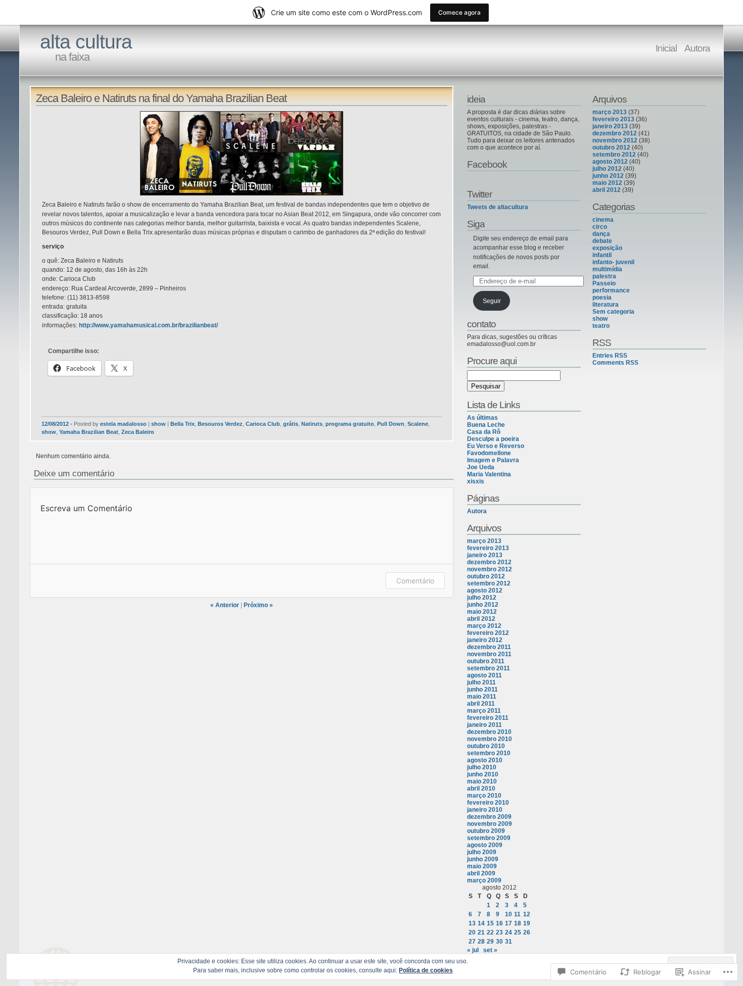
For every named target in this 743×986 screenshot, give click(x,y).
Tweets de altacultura (497, 207)
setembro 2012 (488, 583)
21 (481, 932)
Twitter (479, 194)
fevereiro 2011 (487, 717)
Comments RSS (615, 362)
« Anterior (224, 605)
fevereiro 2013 (488, 548)
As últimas (482, 417)
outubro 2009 (486, 830)
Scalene (417, 424)
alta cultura (86, 42)
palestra (604, 276)
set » (490, 950)
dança (601, 233)
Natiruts (311, 424)
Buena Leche (486, 424)
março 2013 (484, 541)
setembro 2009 (488, 838)
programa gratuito (350, 424)
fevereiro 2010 (488, 802)
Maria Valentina (489, 474)
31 (508, 941)
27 (472, 941)
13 (472, 923)
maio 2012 (482, 611)
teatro (601, 325)
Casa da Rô (483, 431)
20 (472, 932)
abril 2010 (481, 788)
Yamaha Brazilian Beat (88, 432)
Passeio (604, 283)
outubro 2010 (486, 746)
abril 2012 (481, 618)
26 (526, 932)
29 (490, 941)
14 (481, 923)
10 (508, 914)
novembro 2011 (489, 654)
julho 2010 (481, 767)
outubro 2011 (485, 661)
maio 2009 (482, 866)
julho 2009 (481, 852)
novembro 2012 (489, 569)
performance (611, 290)
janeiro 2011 (484, 724)
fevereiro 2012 (488, 632)
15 (490, 923)
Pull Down (390, 424)
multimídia (607, 269)
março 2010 (484, 795)
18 (517, 923)
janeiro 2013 (484, 555)
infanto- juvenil (613, 262)
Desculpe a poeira (493, 438)
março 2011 (484, 710)
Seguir (492, 301)
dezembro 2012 (489, 562)
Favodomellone (489, 453)
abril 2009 (481, 873)
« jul (473, 950)
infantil (602, 255)
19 (526, 923)
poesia (602, 297)
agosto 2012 (484, 590)
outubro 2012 (486, 576)
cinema (603, 219)
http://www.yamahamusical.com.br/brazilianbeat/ (148, 325)
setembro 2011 (488, 668)
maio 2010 (482, 781)
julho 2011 (481, 682)
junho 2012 (482, 604)
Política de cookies (426, 970)
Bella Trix (182, 424)
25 (517, 932)
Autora (697, 48)
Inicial (666, 48)
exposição (607, 248)
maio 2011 (481, 696)
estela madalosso (123, 424)
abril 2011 (481, 703)
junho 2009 (482, 859)
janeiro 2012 (484, 640)
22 (490, 932)
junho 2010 (482, 774)
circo (599, 226)
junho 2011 (482, 689)
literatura (605, 304)
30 (499, 941)
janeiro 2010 (484, 809)
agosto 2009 (484, 845)
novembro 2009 (489, 823)
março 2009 (484, 880)
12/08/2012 (55, 424)
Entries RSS (609, 355)
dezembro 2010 (489, 731)
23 (499, 932)
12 (526, 914)
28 (481, 941)
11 (517, 914)
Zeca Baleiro (137, 432)
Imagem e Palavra (493, 460)
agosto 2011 (484, 675)
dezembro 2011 (489, 647)
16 (499, 923)
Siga (476, 223)
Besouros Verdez (220, 424)
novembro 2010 (489, 739)
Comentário (415, 580)
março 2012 (484, 625)
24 (508, 932)
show (158, 424)
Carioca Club (263, 424)
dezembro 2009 (489, 816)
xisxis (475, 481)
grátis (290, 424)
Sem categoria (613, 311)
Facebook (487, 164)
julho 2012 (481, 597)
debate (602, 240)
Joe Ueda (480, 467)
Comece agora (459, 12)
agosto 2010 (484, 760)
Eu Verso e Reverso (495, 446)
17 (508, 923)
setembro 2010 (488, 753)
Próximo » (258, 605)
